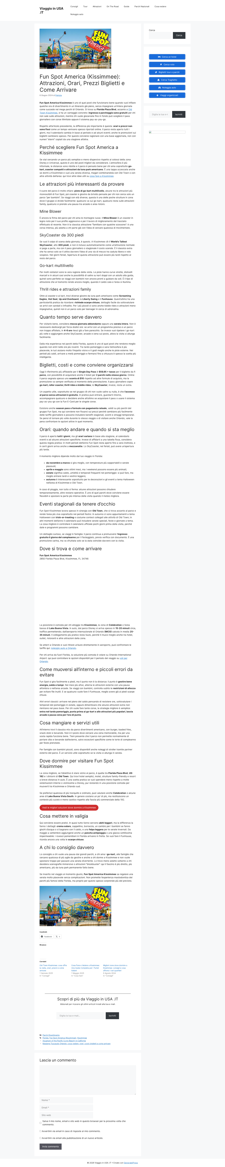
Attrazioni (97, 6)
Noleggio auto (76, 14)
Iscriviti (112, 1015)
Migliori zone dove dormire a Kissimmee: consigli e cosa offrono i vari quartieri (115, 968)
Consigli (74, 6)
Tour (85, 6)
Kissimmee (82, 1038)
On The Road (113, 6)
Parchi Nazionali (142, 6)
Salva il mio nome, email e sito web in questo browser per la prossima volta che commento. (84, 1123)
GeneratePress (131, 1163)
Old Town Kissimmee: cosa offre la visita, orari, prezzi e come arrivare (53, 968)
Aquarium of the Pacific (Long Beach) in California (64, 1041)
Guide (126, 6)
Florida (45, 1038)
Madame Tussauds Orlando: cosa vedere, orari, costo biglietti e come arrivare (76, 1043)
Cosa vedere (160, 6)
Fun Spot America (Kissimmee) (62, 1038)
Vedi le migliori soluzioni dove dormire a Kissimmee (69, 807)
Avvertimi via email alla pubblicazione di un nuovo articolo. (72, 1138)
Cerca (152, 30)
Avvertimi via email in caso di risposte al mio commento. (71, 1131)
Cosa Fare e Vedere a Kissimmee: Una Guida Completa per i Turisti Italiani (85, 968)
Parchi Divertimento (51, 1035)
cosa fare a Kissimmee (102, 176)
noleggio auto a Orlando (63, 648)
